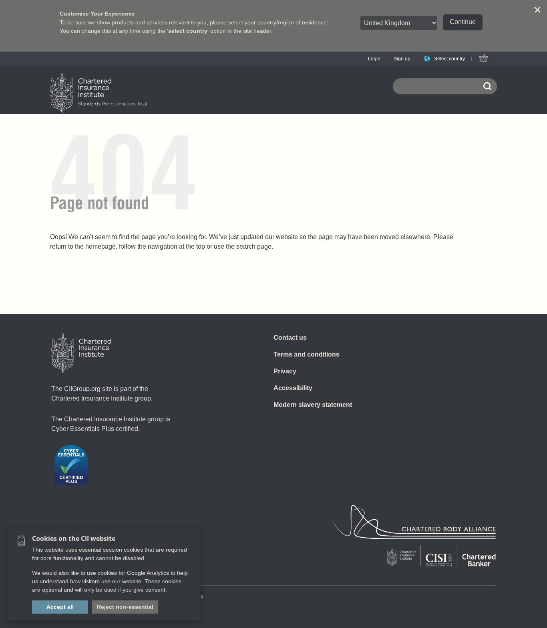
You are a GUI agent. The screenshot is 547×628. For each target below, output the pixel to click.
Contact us (290, 337)
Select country (449, 59)
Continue (463, 21)
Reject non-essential (125, 607)
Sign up (402, 59)
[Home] (81, 353)
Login (374, 59)
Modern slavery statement (313, 404)
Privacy (285, 371)
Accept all (60, 607)
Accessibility (293, 388)
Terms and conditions (307, 354)
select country (187, 31)
